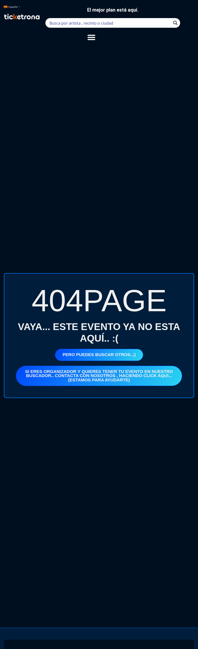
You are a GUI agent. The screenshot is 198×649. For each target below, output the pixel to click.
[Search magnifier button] (175, 23)
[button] (91, 37)
